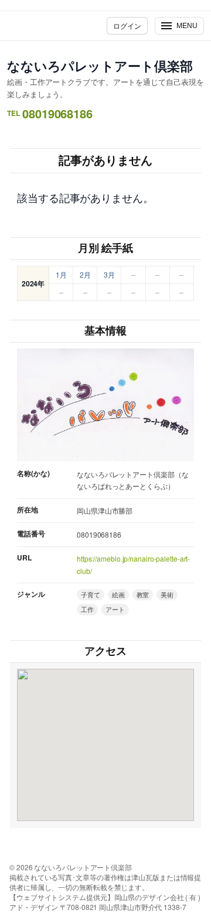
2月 (85, 274)
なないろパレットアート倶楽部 (100, 65)
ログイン (127, 25)
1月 (61, 274)
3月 (109, 274)
